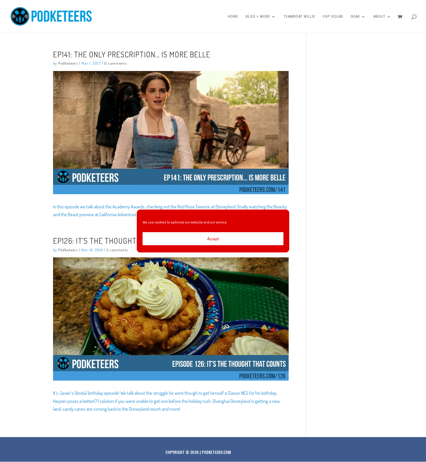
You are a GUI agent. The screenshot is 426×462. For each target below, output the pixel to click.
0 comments (115, 63)
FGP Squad (333, 16)
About (379, 16)
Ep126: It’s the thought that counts (118, 240)
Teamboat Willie (299, 16)
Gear (355, 16)
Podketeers (68, 63)
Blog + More (258, 16)
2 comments (117, 250)
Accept (213, 238)
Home (233, 16)
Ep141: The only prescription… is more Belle (131, 54)
